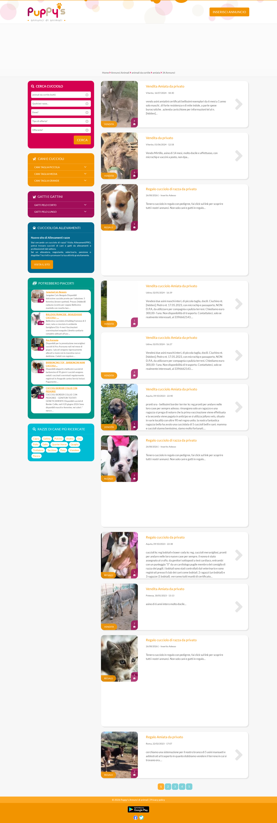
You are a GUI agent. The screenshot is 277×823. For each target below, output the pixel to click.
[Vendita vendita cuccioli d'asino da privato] (238, 355)
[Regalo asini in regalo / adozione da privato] (238, 755)
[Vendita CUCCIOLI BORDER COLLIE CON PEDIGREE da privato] (37, 392)
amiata (156, 72)
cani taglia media (45, 173)
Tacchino (51, 450)
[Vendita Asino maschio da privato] (238, 156)
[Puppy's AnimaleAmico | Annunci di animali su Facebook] (135, 818)
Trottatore (38, 450)
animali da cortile (141, 72)
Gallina (46, 438)
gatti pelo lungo (45, 211)
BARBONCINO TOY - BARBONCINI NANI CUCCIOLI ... (65, 364)
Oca (79, 438)
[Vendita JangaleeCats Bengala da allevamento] (37, 296)
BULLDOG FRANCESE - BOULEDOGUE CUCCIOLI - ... (64, 316)
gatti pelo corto (45, 205)
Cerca (82, 140)
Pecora (36, 456)
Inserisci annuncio (229, 12)
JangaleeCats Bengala (56, 292)
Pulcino (58, 438)
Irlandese (74, 450)
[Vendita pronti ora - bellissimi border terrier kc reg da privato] (238, 407)
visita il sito (42, 264)
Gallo (45, 444)
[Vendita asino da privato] (238, 607)
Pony (63, 450)
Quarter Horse (59, 444)
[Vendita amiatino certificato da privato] (238, 104)
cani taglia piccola (47, 167)
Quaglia (74, 444)
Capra (36, 438)
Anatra (69, 438)
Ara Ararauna (52, 340)
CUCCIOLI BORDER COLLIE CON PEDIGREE (61, 390)
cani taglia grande (46, 180)
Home (105, 72)
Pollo (35, 444)
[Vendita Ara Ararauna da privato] (37, 344)
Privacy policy (157, 799)
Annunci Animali (120, 72)
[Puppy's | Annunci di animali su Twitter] (141, 818)
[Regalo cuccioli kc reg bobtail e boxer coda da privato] (238, 555)
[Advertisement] (138, 46)
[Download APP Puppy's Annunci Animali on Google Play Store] (138, 812)
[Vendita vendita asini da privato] (238, 304)
